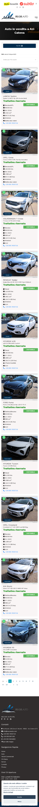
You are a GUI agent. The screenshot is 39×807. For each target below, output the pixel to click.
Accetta (19, 797)
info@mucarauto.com (10, 731)
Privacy (3, 767)
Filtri (18, 46)
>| (17, 685)
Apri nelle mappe (8, 742)
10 (7, 685)
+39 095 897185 (9, 736)
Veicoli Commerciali (7, 756)
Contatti (4, 764)
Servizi (3, 762)
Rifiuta (19, 801)
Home (3, 751)
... (10, 685)
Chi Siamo (4, 759)
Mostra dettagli (8, 792)
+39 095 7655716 (11, 123)
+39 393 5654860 (9, 739)
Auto (3, 754)
